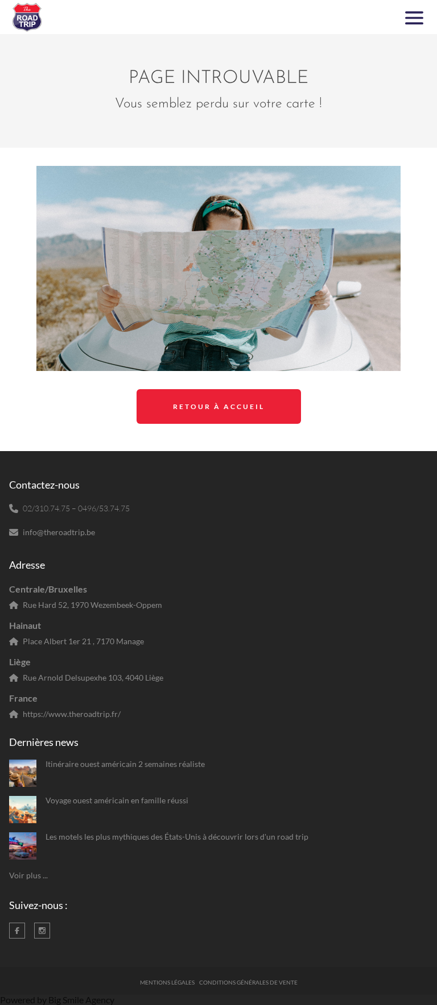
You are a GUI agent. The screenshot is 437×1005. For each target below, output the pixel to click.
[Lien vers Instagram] (42, 931)
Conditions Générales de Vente (248, 982)
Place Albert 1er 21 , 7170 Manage (83, 641)
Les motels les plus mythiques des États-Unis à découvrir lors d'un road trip (177, 836)
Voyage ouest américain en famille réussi (117, 800)
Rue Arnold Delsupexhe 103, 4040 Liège (93, 677)
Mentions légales (167, 982)
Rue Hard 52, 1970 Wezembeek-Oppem (92, 605)
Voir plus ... (28, 875)
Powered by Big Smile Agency (57, 999)
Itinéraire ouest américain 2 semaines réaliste (125, 764)
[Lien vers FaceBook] (17, 931)
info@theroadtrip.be (59, 532)
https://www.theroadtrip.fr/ (72, 714)
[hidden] (22, 773)
